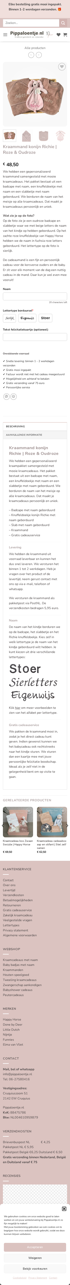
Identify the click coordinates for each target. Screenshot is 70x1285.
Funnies (8, 1040)
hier (17, 708)
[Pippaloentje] (32, 34)
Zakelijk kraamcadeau (17, 915)
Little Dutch (11, 1030)
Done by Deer (12, 1024)
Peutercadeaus (13, 995)
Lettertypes (11, 925)
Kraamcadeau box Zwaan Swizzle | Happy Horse (18, 842)
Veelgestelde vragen (17, 920)
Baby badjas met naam (18, 965)
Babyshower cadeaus (17, 990)
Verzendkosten (13, 895)
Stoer (45, 318)
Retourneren (12, 905)
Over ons (9, 885)
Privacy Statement (37, 1277)
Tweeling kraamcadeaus (20, 980)
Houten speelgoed (16, 975)
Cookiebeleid (19, 1277)
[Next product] (31, 55)
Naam (7, 289)
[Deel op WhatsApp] (6, 396)
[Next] (60, 94)
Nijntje (7, 1034)
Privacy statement (15, 930)
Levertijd (9, 890)
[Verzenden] (63, 23)
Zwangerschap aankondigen (22, 985)
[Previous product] (39, 55)
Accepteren (35, 1247)
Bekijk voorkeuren (35, 1269)
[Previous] (9, 94)
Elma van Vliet (13, 1044)
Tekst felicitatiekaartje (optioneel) (25, 329)
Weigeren (35, 1258)
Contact (53, 1277)
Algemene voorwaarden (20, 935)
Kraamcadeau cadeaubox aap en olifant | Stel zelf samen (51, 844)
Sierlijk (9, 318)
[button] (64, 1209)
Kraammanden (13, 970)
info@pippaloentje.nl (17, 1074)
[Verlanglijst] (58, 34)
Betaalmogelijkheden (18, 900)
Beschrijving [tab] (15, 426)
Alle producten (35, 48)
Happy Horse (12, 1019)
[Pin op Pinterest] (13, 396)
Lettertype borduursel (18, 310)
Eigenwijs (27, 318)
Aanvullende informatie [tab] (24, 435)
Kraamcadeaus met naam (20, 960)
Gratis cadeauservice (17, 910)
